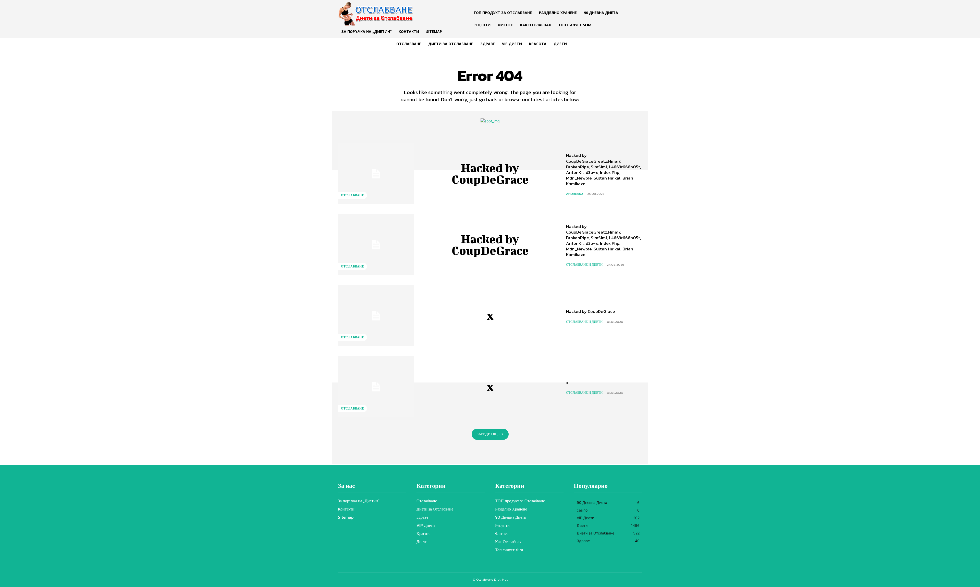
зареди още (488, 434)
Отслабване (352, 195)
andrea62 (574, 193)
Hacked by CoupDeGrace (490, 173)
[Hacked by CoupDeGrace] (376, 173)
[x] (376, 315)
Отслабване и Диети (584, 264)
